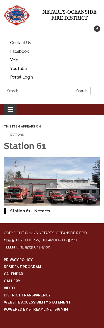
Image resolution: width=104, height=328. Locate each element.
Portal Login (21, 77)
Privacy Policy (18, 260)
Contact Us (20, 42)
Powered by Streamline (28, 309)
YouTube (18, 68)
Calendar (13, 274)
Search (81, 91)
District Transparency (27, 295)
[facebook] (97, 30)
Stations (17, 134)
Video (9, 288)
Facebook (19, 51)
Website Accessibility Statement (37, 302)
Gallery (12, 281)
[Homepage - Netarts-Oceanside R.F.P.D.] (52, 15)
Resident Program (22, 267)
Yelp (14, 60)
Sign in (61, 309)
